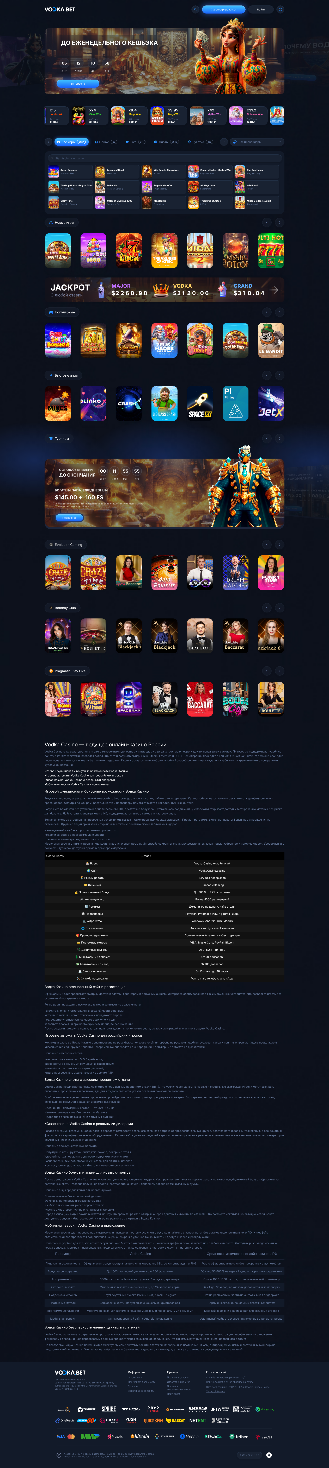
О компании (135, 1377)
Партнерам (173, 1393)
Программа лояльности (141, 1381)
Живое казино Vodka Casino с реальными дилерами (80, 780)
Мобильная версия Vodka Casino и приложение (76, 784)
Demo (58, 270)
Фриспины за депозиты (141, 1390)
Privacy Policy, (262, 1386)
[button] (48, 142)
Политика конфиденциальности (179, 1388)
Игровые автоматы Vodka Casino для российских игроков (84, 775)
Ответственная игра (178, 1381)
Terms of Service (215, 1391)
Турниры (133, 1386)
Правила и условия (178, 1377)
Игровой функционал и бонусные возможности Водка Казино (86, 771)
